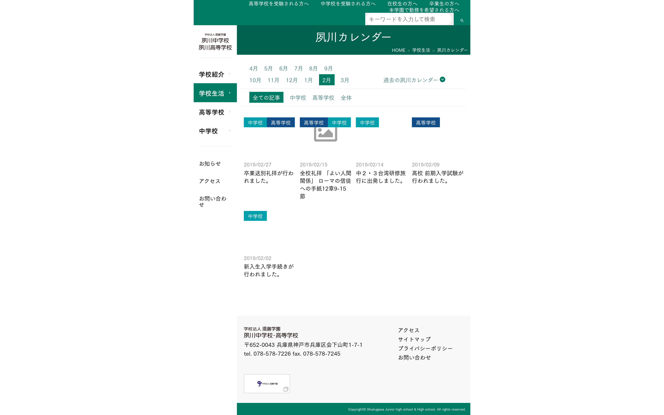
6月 (283, 68)
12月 (292, 79)
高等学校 (211, 111)
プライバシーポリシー (425, 348)
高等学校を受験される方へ (279, 3)
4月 (253, 68)
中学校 (208, 130)
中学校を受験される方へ (348, 3)
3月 (345, 79)
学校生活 (211, 92)
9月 (328, 68)
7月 (298, 68)
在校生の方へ (402, 3)
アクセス (409, 329)
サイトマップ (414, 339)
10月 (255, 79)
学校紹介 (211, 73)
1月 (308, 79)
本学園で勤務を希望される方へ (424, 9)
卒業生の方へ (444, 3)
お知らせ (210, 163)
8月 (313, 68)
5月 (268, 68)
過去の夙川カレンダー (410, 79)
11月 (274, 79)
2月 (326, 79)
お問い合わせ (414, 357)
